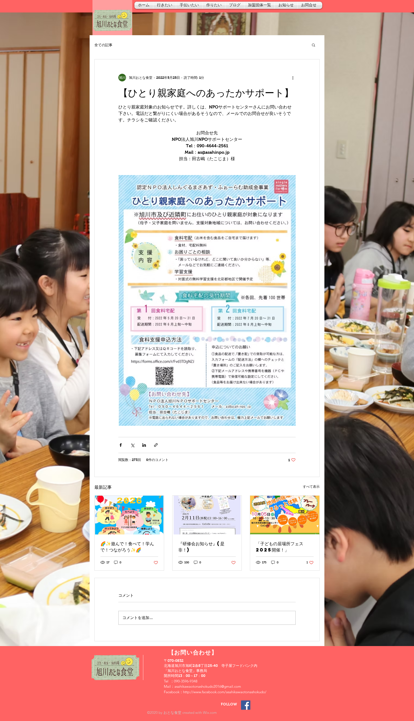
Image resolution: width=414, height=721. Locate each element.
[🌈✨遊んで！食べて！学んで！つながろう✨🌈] (129, 515)
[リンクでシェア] (156, 445)
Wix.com (210, 712)
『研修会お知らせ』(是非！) (201, 546)
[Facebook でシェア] (120, 445)
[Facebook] (245, 705)
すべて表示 (311, 486)
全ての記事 (103, 45)
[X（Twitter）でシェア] (132, 445)
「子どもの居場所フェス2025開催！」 (279, 546)
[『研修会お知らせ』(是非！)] (207, 515)
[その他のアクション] (293, 77)
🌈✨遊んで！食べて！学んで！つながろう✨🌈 (127, 546)
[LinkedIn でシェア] (144, 445)
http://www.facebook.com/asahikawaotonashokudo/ (224, 692)
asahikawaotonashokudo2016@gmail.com (207, 686)
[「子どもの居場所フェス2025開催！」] (284, 515)
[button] (313, 45)
